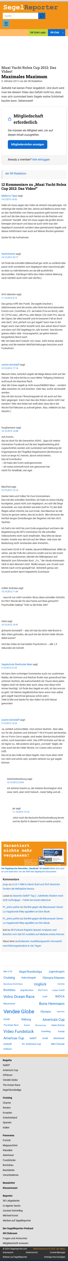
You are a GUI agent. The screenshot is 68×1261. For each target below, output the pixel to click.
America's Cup (54, 1019)
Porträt (61, 1031)
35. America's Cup (31, 1044)
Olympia (45, 1011)
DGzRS (6, 1019)
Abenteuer (59, 1038)
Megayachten (10, 1145)
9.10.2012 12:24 (9, 723)
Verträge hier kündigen (54, 1257)
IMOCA (60, 996)
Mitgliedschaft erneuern (15, 1243)
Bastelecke (8, 1170)
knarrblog (46, 1031)
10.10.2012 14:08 (9, 431)
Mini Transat (58, 1044)
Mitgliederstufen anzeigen (27, 144)
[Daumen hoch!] (2, 243)
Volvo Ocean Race (19, 996)
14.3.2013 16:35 (9, 199)
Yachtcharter (8, 253)
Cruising (9, 977)
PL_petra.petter (11, 907)
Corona (61, 984)
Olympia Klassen (54, 977)
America (7, 1070)
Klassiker (8, 1150)
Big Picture (43, 990)
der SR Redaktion (15, 173)
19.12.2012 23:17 (9, 257)
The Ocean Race (10, 1025)
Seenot (27, 1025)
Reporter (8, 1195)
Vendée (7, 1080)
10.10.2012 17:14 (9, 368)
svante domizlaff (10, 364)
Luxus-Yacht (58, 990)
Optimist (61, 1011)
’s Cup (15, 1070)
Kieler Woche (58, 1025)
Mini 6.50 (7, 971)
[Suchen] (41, 16)
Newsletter (9, 1182)
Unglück (40, 984)
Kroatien (7, 1112)
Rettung (26, 1019)
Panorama (8, 1135)
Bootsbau (9, 990)
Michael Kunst (10, 1215)
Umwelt (7, 1044)
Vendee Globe (18, 1011)
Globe (14, 1080)
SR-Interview (40, 1025)
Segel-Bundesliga (30, 971)
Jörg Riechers (26, 990)
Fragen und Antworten (15, 1238)
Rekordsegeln (28, 977)
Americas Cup (13, 1038)
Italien (6, 1127)
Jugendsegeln (56, 971)
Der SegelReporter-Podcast (18, 1228)
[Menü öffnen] (6, 23)
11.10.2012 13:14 (21, 812)
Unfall (45, 1038)
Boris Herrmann (52, 1003)
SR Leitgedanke (11, 1200)
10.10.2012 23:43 (15, 782)
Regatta (7, 1060)
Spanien (7, 1122)
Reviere (7, 1107)
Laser (44, 996)
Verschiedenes (10, 1175)
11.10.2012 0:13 (9, 298)
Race (17, 1085)
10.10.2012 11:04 (9, 591)
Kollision (7, 1049)
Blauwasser (9, 1003)
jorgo (5, 884)
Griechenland (10, 1117)
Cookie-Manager (57, 1252)
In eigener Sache (11, 1205)
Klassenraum (10, 1188)
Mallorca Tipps (9, 195)
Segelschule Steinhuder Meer (16, 664)
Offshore (7, 1075)
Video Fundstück (18, 1031)
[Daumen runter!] (2, 247)
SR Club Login (38, 32)
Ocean (10, 1085)
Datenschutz (32, 1252)
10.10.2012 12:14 (9, 490)
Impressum (8, 1252)
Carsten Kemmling (13, 1210)
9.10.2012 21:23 (9, 668)
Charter (7, 1102)
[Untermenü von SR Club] (63, 32)
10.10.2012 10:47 (9, 625)
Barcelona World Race (13, 984)
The (5, 1085)
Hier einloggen (41, 159)
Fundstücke (9, 1160)
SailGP (33, 1038)
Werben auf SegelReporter (17, 1220)
